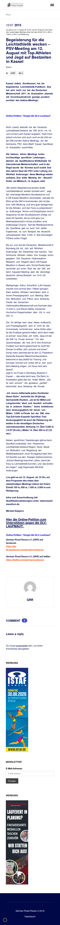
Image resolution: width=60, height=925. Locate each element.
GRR (13, 73)
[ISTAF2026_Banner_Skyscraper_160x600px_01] (17, 751)
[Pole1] (17, 883)
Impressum (30, 916)
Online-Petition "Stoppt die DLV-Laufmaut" (28, 115)
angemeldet (22, 645)
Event (8, 67)
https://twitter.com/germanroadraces (25, 559)
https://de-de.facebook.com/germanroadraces (25, 548)
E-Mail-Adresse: (14, 768)
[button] (5, 920)
